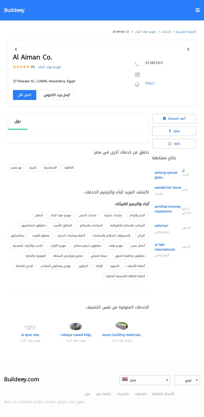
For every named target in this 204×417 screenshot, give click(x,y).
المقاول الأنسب (62, 225)
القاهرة (69, 167)
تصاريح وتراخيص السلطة (68, 256)
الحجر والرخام (137, 215)
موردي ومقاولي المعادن (56, 266)
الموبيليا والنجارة (36, 256)
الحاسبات (123, 394)
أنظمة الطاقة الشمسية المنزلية (125, 276)
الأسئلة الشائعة (163, 394)
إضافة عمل (103, 394)
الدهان (39, 215)
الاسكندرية (50, 167)
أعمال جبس (138, 245)
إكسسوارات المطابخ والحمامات (111, 235)
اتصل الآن (24, 95)
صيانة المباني (99, 256)
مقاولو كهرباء (41, 235)
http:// (150, 83)
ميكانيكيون (18, 235)
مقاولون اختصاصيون (33, 225)
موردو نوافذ (116, 245)
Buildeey (14, 10)
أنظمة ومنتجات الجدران (71, 235)
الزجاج (141, 235)
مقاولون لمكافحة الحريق (130, 256)
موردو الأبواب (58, 245)
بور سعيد (16, 167)
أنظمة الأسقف (136, 266)
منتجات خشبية (113, 215)
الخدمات (166, 31)
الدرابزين (83, 266)
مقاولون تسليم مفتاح (87, 245)
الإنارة (99, 266)
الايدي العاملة (24, 266)
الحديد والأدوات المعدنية (27, 245)
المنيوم (114, 266)
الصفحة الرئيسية (186, 31)
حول (87, 394)
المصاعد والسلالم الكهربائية (127, 225)
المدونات (140, 394)
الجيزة (32, 167)
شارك (176, 131)
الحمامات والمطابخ (91, 225)
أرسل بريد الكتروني (57, 95)
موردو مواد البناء (145, 31)
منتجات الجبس (87, 215)
